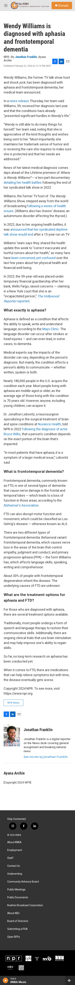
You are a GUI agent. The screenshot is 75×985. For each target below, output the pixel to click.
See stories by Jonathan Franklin (46, 757)
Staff (10, 858)
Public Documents (17, 897)
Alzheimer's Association (21, 505)
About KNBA (14, 842)
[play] (5, 980)
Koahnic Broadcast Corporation (25, 905)
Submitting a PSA (17, 929)
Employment (14, 850)
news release (19, 101)
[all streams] (70, 980)
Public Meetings (16, 889)
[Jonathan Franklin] (12, 735)
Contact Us (13, 866)
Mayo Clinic (50, 329)
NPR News (13, 702)
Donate (63, 5)
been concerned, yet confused (33, 258)
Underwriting (14, 873)
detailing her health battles (23, 182)
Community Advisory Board (23, 881)
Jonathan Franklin (26, 57)
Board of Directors (17, 921)
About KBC (13, 913)
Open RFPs (13, 937)
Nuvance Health (49, 424)
